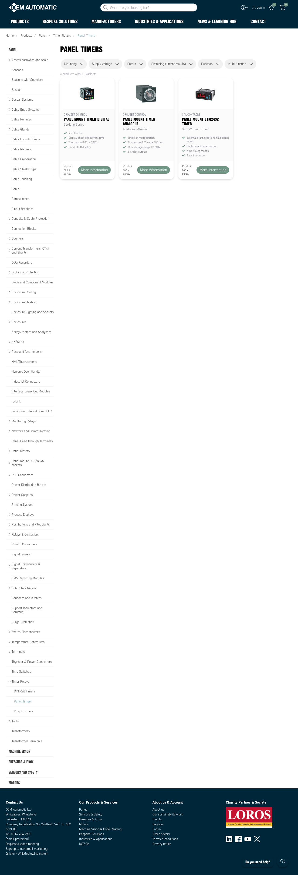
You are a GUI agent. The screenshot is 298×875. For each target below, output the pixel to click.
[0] (282, 8)
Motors (83, 824)
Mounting (70, 64)
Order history (161, 834)
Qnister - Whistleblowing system (27, 854)
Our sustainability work (167, 814)
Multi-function (237, 64)
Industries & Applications (95, 839)
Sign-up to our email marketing (26, 849)
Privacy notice (161, 844)
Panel (83, 809)
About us (158, 809)
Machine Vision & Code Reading (100, 829)
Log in (156, 829)
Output (131, 64)
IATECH (84, 844)
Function (207, 64)
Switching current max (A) (168, 64)
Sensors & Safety (90, 814)
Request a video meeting (22, 844)
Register (157, 824)
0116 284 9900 (21, 834)
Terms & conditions (165, 839)
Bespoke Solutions (91, 834)
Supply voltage (102, 64)
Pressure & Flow (90, 819)
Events (157, 819)
